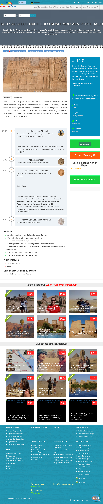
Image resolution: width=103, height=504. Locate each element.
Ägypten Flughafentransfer (16, 444)
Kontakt (8, 466)
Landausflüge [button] (64, 7)
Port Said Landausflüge (85, 431)
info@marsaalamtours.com (65, 484)
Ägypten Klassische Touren (64, 455)
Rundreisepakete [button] (75, 7)
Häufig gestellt (10, 463)
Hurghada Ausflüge (84, 451)
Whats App (36, 486)
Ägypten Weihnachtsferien (63, 457)
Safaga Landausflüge (85, 436)
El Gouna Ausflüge (84, 448)
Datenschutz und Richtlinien (14, 461)
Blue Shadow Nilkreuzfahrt (41, 455)
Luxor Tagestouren (84, 456)
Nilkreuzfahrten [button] (54, 7)
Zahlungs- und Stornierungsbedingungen (14, 457)
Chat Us (95, 498)
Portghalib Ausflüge (35, 51)
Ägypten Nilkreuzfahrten (15, 434)
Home (35, 7)
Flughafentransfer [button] (93, 7)
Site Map (8, 469)
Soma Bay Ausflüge (84, 471)
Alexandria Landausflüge (86, 434)
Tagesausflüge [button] (43, 7)
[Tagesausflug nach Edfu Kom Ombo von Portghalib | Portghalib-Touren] (31, 91)
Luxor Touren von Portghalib (54, 51)
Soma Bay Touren (84, 474)
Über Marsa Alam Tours (13, 453)
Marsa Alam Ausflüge (85, 461)
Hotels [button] (84, 7)
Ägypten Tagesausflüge (15, 431)
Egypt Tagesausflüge (18, 51)
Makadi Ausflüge (83, 459)
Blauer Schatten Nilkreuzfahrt (37, 458)
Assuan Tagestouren (84, 445)
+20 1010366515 (39, 490)
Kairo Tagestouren (84, 453)
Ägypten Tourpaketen (62, 463)
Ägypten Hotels (12, 442)
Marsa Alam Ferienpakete (63, 460)
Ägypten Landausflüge (15, 436)
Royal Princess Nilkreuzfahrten (36, 446)
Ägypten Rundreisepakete (16, 439)
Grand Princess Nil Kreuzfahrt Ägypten (38, 451)
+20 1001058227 (39, 484)
